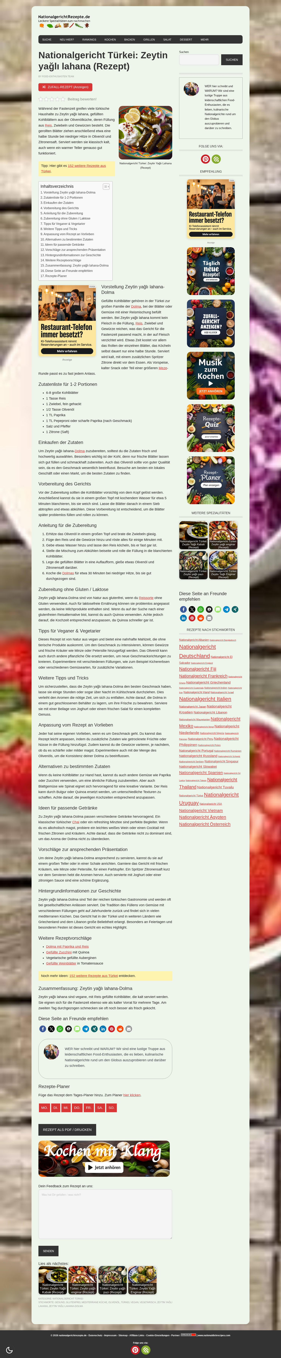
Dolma (136, 306)
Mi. (66, 1108)
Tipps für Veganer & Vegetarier (64, 223)
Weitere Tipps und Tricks (60, 229)
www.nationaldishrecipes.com (214, 1335)
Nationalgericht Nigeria (212, 733)
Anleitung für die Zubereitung (63, 213)
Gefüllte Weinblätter (61, 963)
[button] (42, 1029)
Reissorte (146, 598)
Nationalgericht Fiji (197, 668)
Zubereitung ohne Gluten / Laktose (67, 218)
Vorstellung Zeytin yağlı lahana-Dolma (69, 192)
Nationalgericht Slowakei (198, 767)
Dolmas (68, 573)
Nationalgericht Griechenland (208, 682)
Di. (56, 1108)
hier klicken (131, 1095)
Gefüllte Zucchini (59, 952)
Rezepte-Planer (56, 276)
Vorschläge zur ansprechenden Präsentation (75, 249)
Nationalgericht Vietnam (201, 810)
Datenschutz (95, 1335)
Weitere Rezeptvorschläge (63, 260)
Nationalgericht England (202, 663)
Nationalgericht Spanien (201, 772)
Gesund (60, 1302)
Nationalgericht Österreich (205, 824)
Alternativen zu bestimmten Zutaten (69, 239)
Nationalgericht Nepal (204, 727)
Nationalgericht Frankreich (203, 676)
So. (112, 1108)
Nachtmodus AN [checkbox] (9, 1350)
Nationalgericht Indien (215, 688)
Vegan (135, 1302)
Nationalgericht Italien (205, 699)
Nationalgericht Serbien (191, 761)
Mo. (44, 1108)
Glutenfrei (73, 1302)
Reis (48, 125)
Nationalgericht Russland (198, 756)
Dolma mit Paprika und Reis (67, 946)
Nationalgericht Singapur (221, 761)
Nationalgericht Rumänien (227, 751)
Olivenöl (114, 1302)
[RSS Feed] (216, 159)
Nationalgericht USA (211, 803)
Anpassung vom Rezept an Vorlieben (69, 234)
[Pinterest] (205, 159)
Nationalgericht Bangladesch (223, 640)
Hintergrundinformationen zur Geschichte (73, 255)
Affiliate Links (136, 1335)
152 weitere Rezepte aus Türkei (93, 976)
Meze (163, 368)
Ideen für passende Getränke (64, 244)
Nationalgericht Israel (222, 692)
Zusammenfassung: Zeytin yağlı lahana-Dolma (77, 265)
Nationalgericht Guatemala (191, 688)
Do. (77, 1108)
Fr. (89, 1108)
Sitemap (123, 1335)
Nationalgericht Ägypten (202, 817)
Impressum (110, 1335)
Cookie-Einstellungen (157, 1335)
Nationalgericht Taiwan (196, 780)
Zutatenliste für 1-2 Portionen (63, 197)
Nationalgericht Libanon (210, 712)
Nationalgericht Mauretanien (194, 719)
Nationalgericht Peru (200, 738)
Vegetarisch (148, 1302)
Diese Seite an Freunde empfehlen (69, 270)
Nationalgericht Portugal (196, 751)
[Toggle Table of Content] (104, 186)
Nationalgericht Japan (192, 706)
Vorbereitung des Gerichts (61, 208)
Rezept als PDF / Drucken (67, 1130)
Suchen (184, 52)
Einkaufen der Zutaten (59, 202)
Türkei (125, 1302)
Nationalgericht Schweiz (229, 756)
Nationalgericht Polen (209, 745)
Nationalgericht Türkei (68, 1298)
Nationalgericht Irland (197, 692)
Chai (75, 822)
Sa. (100, 1108)
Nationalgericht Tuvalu (215, 787)
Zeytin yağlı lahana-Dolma (66, 1306)
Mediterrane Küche (94, 1302)
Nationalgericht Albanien (194, 639)
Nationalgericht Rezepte (64, 20)
